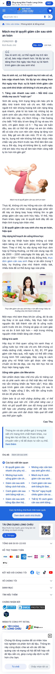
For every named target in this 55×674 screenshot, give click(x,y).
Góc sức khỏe (12, 24)
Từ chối (15, 666)
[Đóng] (3, 3)
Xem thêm (10, 444)
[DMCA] (31, 607)
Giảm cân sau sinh (19, 455)
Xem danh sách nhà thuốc (27, 515)
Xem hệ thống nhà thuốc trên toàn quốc (27, 510)
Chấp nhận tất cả (39, 666)
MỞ (49, 3)
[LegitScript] (16, 614)
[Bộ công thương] (9, 607)
